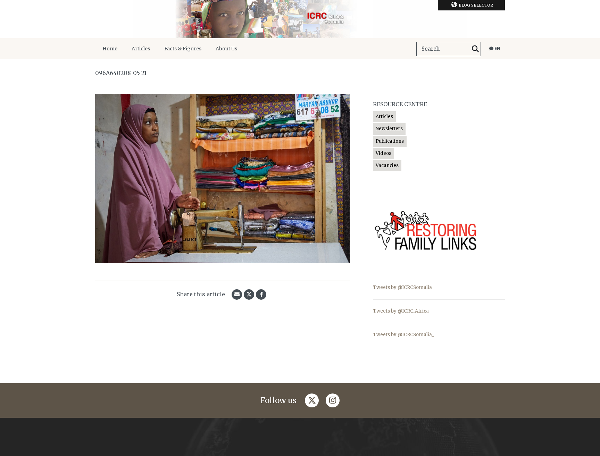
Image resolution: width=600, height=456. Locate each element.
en (496, 48)
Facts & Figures (182, 48)
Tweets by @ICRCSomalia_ (403, 287)
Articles (141, 48)
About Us (226, 48)
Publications (390, 141)
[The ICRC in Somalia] (300, 19)
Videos (383, 153)
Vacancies (387, 165)
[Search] (475, 49)
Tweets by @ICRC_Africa (401, 311)
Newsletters (389, 129)
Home (109, 48)
